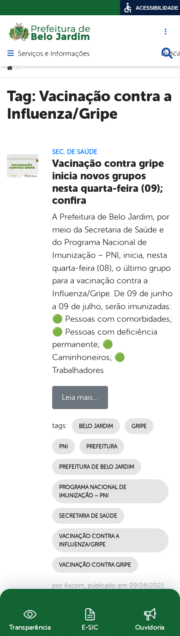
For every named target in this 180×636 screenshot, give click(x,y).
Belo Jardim (96, 426)
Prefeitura (101, 446)
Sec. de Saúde (74, 151)
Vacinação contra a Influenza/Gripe (89, 540)
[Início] (9, 68)
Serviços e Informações (54, 54)
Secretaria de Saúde (88, 516)
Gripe (139, 426)
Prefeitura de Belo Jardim (96, 467)
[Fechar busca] (167, 53)
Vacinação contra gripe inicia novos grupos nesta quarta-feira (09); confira (108, 182)
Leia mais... (80, 397)
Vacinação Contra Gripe (95, 565)
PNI (63, 446)
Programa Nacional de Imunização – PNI (92, 491)
